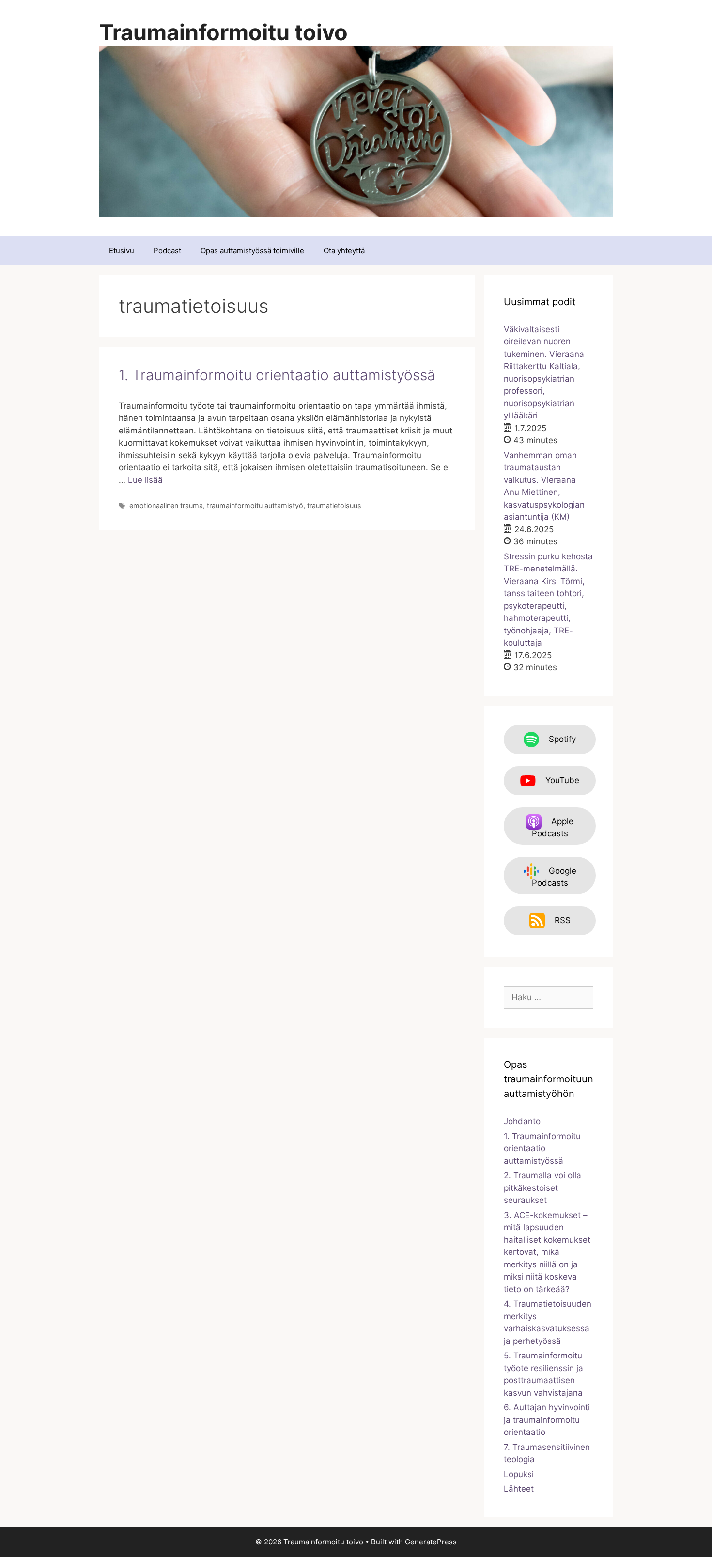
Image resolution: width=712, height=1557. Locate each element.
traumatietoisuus (334, 505)
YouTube (562, 780)
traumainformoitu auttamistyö (255, 505)
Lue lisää (145, 480)
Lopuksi (519, 1474)
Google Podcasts (554, 877)
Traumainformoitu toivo (223, 32)
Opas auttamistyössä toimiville (252, 250)
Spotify (562, 739)
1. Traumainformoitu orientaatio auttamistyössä (277, 375)
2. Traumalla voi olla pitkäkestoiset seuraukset (542, 1188)
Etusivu (121, 250)
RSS (563, 920)
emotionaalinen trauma (166, 505)
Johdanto (522, 1121)
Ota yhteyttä (344, 250)
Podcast (167, 250)
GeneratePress (431, 1541)
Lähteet (519, 1489)
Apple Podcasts (553, 827)
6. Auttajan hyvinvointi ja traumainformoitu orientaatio (547, 1420)
